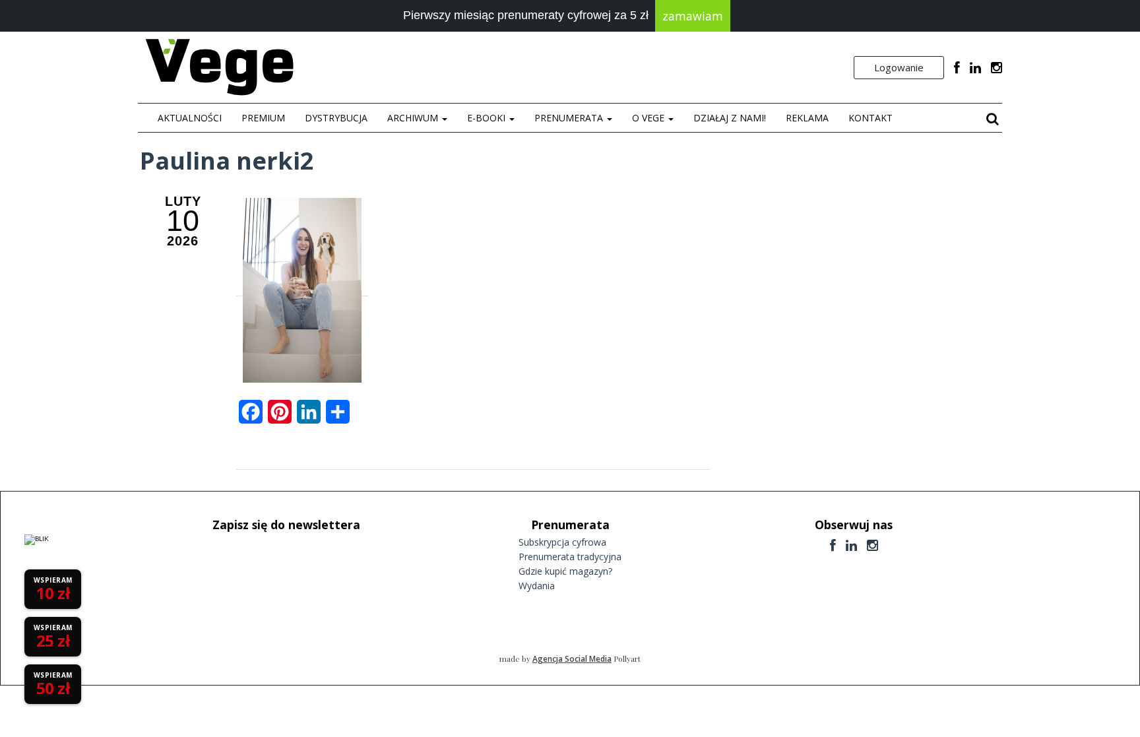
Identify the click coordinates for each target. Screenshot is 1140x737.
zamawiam (692, 16)
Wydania (537, 585)
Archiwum (414, 118)
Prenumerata (570, 118)
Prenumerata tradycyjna (570, 556)
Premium (263, 118)
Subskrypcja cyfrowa (562, 542)
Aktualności (190, 118)
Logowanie (899, 67)
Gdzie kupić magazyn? (565, 571)
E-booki (487, 118)
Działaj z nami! (729, 118)
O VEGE (649, 118)
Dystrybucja (336, 118)
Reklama (807, 118)
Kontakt (870, 118)
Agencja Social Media (572, 658)
